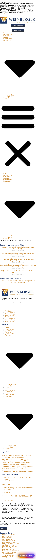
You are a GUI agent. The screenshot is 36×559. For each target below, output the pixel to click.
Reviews (6, 37)
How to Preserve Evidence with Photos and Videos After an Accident (18, 248)
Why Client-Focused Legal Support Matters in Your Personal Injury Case (18, 254)
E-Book (9, 96)
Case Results (7, 39)
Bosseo (27, 519)
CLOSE (3, 528)
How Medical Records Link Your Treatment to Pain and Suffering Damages (18, 266)
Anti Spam (8, 311)
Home (5, 33)
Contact (6, 98)
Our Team (6, 36)
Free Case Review (27, 555)
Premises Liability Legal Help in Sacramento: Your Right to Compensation (18, 260)
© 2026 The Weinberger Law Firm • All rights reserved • (17, 518)
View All (3, 14)
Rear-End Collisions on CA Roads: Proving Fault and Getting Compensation (18, 281)
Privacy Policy (10, 314)
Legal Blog (10, 95)
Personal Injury (8, 34)
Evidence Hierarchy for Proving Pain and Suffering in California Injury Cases (18, 272)
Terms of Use (9, 315)
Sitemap (12, 519)
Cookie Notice (10, 312)
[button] (18, 136)
